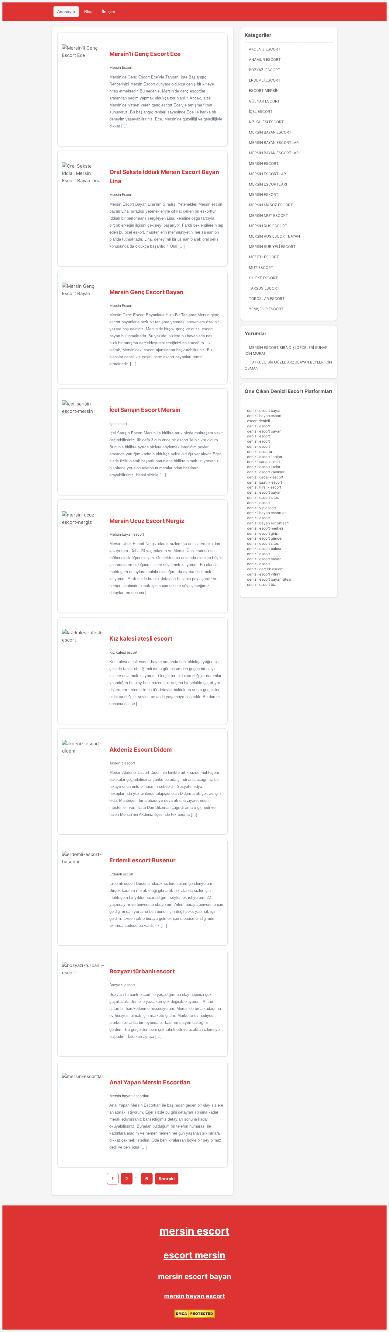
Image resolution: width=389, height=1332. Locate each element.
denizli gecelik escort (265, 477)
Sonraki (167, 1178)
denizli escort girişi (263, 533)
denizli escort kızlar (263, 466)
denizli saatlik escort (264, 482)
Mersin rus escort (268, 226)
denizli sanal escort (263, 461)
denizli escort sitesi (263, 497)
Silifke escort (263, 278)
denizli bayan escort (264, 415)
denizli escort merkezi (265, 528)
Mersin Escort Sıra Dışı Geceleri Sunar (288, 347)
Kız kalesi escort (123, 652)
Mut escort (261, 267)
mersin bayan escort (194, 1296)
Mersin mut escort (268, 215)
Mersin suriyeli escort (272, 246)
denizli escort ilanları (264, 456)
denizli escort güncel (264, 538)
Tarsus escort (264, 288)
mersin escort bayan (194, 1276)
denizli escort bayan (264, 410)
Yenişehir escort (266, 309)
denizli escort (258, 426)
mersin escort (194, 1231)
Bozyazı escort (122, 984)
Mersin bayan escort (126, 534)
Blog (88, 11)
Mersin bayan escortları (129, 1096)
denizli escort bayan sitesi (269, 579)
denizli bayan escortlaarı (268, 523)
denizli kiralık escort (264, 487)
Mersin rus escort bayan (274, 236)
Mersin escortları (268, 184)
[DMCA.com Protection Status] (194, 1316)
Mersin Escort (121, 67)
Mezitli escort (264, 257)
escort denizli (258, 421)
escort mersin (194, 1255)
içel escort (118, 423)
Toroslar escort (267, 298)
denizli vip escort (261, 508)
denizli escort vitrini (263, 574)
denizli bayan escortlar (266, 512)
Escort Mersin (264, 90)
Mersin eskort (263, 194)
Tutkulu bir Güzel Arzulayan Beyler (286, 362)
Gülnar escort (264, 101)
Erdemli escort (121, 874)
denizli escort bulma (264, 548)
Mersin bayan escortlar (274, 142)
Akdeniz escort (122, 763)
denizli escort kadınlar (265, 472)
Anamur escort (265, 59)
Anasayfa (66, 11)
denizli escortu (259, 451)
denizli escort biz (261, 584)
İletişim (108, 11)
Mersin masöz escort (271, 205)
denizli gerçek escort (265, 569)
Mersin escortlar (267, 174)
